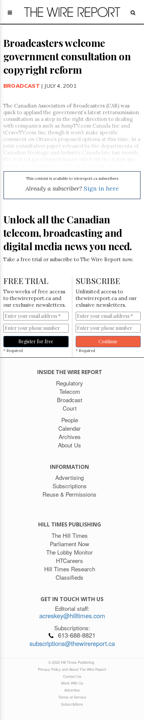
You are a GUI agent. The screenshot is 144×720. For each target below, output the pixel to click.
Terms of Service (72, 697)
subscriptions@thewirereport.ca (72, 643)
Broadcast (21, 85)
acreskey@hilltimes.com (72, 615)
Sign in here (101, 188)
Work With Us (72, 683)
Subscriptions (72, 704)
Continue (108, 341)
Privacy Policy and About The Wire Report (72, 669)
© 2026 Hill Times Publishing (72, 662)
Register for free (35, 341)
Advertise (72, 690)
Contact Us (72, 676)
